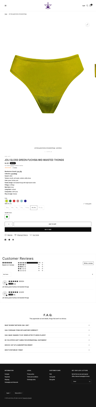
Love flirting (14, 174)
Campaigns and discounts (11, 382)
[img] (13, 281)
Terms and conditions (32, 377)
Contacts (7, 374)
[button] (6, 201)
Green (7, 217)
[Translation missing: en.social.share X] (10, 240)
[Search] (87, 5)
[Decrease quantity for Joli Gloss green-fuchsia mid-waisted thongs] (6, 224)
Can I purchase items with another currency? (21, 330)
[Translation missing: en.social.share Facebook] (6, 240)
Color (6, 198)
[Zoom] (87, 24)
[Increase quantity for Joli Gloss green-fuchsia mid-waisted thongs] (11, 224)
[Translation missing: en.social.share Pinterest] (13, 240)
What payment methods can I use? (17, 325)
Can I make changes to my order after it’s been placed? (25, 335)
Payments (7, 377)
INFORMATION (9, 370)
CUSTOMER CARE (55, 370)
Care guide (52, 377)
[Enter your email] (89, 381)
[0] (90, 5)
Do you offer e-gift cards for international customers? (25, 340)
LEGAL (29, 370)
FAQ (50, 374)
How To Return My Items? (14, 350)
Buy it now (48, 229)
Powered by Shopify (27, 398)
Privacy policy (30, 374)
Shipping (12, 165)
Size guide (52, 379)
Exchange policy (31, 379)
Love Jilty (19, 171)
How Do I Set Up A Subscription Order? (19, 345)
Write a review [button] (88, 263)
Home (6, 14)
